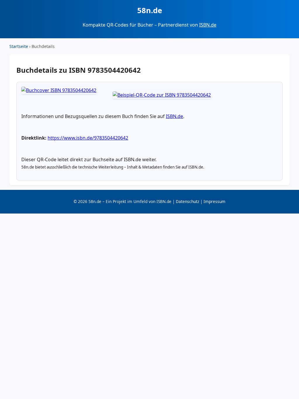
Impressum (214, 201)
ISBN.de (207, 25)
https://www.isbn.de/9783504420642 (88, 138)
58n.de (149, 10)
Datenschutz (187, 201)
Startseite (18, 46)
